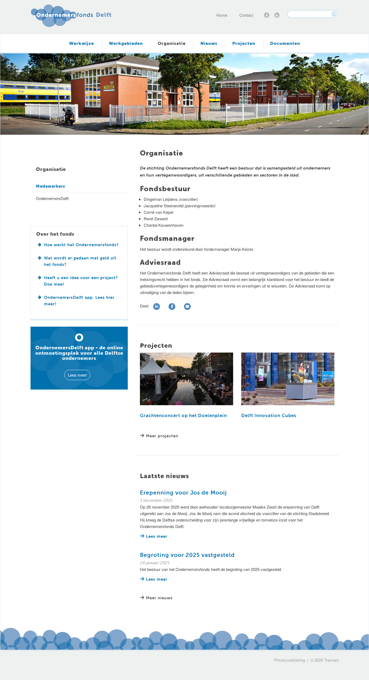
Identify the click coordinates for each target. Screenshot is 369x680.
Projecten (243, 43)
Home (221, 15)
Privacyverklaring (289, 660)
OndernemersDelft (52, 198)
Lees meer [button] (77, 375)
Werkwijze (81, 43)
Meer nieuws (159, 598)
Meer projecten (162, 436)
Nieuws (208, 43)
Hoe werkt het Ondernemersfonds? (81, 244)
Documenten (285, 43)
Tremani (331, 660)
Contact (246, 15)
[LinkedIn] (157, 307)
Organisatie (172, 43)
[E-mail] (188, 307)
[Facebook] (173, 307)
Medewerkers (50, 186)
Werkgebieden (126, 43)
